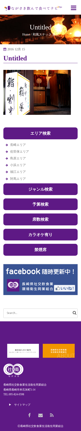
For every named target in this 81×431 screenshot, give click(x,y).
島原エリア (18, 158)
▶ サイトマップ (19, 404)
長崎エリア (18, 145)
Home (26, 34)
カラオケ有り (40, 234)
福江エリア (18, 171)
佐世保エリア (19, 151)
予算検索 (40, 204)
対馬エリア (18, 178)
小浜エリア (18, 165)
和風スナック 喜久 (46, 34)
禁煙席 (40, 249)
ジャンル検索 (40, 189)
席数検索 (40, 219)
